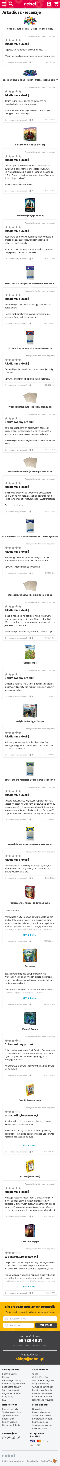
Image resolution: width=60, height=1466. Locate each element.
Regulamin (32, 1461)
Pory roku (30, 966)
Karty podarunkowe (41, 1412)
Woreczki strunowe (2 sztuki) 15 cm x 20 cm (30, 595)
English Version (9, 1422)
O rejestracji (7, 1396)
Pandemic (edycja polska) (30, 215)
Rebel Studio (8, 1418)
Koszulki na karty (10, 1409)
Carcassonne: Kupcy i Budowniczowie (30, 903)
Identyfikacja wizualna (42, 1399)
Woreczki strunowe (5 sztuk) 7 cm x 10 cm (30, 406)
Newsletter (37, 1409)
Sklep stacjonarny (40, 1383)
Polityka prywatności (13, 1461)
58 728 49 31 (30, 1340)
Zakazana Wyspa (30, 1241)
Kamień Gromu (30, 1029)
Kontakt (6, 1377)
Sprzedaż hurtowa (10, 1415)
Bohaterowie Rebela (42, 1390)
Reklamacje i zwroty (11, 1380)
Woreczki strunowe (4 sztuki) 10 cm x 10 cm (30, 471)
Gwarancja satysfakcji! (42, 1386)
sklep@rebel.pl (30, 1359)
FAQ (4, 1399)
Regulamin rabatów (11, 1393)
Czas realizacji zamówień (14, 1383)
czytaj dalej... (30, 934)
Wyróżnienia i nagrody (43, 1380)
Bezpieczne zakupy (11, 1386)
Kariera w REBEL (39, 1428)
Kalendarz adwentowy (43, 1393)
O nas (35, 1374)
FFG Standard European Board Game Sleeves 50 (30, 283)
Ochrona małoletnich (42, 1396)
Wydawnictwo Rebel (12, 1412)
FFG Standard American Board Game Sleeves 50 (30, 779)
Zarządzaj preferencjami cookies (54, 1460)
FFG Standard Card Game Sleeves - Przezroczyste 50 (30, 536)
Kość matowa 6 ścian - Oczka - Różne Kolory (30, 28)
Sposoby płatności (11, 1390)
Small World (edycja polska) (30, 144)
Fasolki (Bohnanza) (30, 1176)
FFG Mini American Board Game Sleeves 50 (30, 844)
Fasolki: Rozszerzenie (30, 1100)
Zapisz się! (46, 1325)
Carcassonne (30, 662)
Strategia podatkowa (42, 1425)
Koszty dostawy (9, 1374)
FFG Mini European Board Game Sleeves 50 (30, 348)
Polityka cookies (40, 1422)
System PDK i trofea (41, 1415)
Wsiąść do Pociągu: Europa (30, 721)
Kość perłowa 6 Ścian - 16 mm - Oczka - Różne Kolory (30, 80)
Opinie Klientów (40, 1377)
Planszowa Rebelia (11, 1425)
